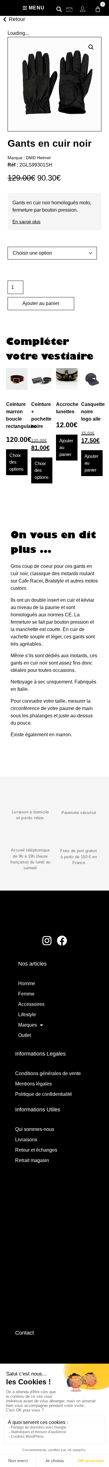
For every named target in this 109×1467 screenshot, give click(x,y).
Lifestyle (27, 1014)
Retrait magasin (32, 1160)
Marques (27, 1025)
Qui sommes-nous (34, 1129)
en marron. (60, 734)
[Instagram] (47, 940)
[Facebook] (62, 940)
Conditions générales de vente (48, 1073)
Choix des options (16, 462)
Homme (26, 983)
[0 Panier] (97, 9)
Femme (26, 993)
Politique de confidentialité (43, 1094)
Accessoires (31, 1004)
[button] (59, 9)
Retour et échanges (36, 1150)
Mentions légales (33, 1083)
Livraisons (26, 1139)
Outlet (24, 1035)
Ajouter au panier (40, 303)
